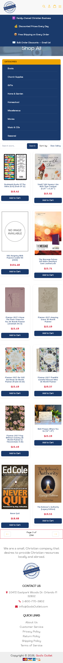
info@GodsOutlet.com (33, 607)
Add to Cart (15, 198)
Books (11, 69)
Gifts (10, 85)
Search (32, 146)
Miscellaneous (14, 111)
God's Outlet (44, 656)
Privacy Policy (31, 632)
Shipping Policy (31, 641)
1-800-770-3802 (33, 601)
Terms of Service (31, 645)
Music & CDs (14, 127)
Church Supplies (15, 77)
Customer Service (31, 627)
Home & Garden (15, 94)
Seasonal (12, 136)
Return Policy (31, 636)
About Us (31, 622)
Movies (11, 119)
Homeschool (13, 102)
